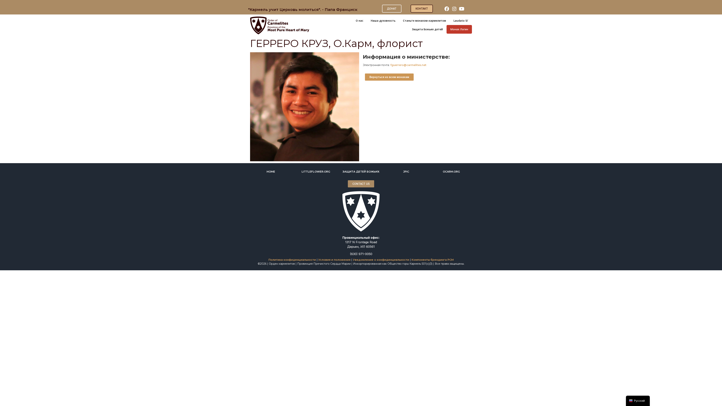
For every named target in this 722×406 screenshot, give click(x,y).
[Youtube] (461, 8)
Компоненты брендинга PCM (433, 259)
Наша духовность (383, 20)
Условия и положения (334, 259)
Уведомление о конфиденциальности (381, 259)
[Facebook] (447, 8)
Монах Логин (459, 29)
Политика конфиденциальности (292, 259)
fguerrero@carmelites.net (408, 65)
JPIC (406, 171)
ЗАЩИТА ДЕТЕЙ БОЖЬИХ (361, 171)
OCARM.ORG (451, 171)
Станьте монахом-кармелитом (424, 20)
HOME (271, 171)
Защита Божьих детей (427, 29)
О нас (359, 20)
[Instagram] (454, 8)
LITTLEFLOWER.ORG (316, 171)
